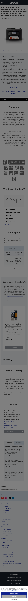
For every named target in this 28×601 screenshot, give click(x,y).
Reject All (14, 596)
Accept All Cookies (14, 593)
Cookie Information (13, 590)
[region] (14, 593)
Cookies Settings (14, 599)
